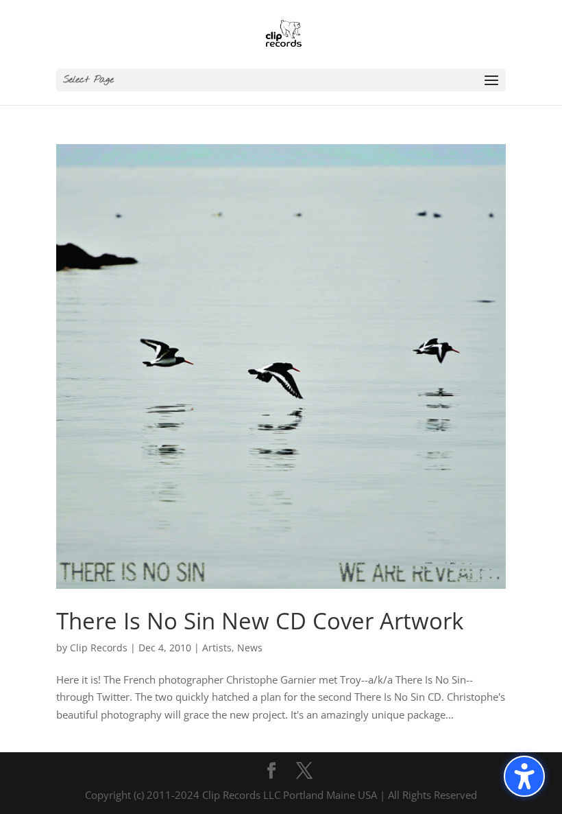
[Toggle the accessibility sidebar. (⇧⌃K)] (524, 776)
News (249, 647)
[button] (281, 80)
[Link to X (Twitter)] (304, 771)
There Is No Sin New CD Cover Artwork (259, 620)
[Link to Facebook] (271, 771)
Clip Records (98, 647)
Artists (217, 647)
